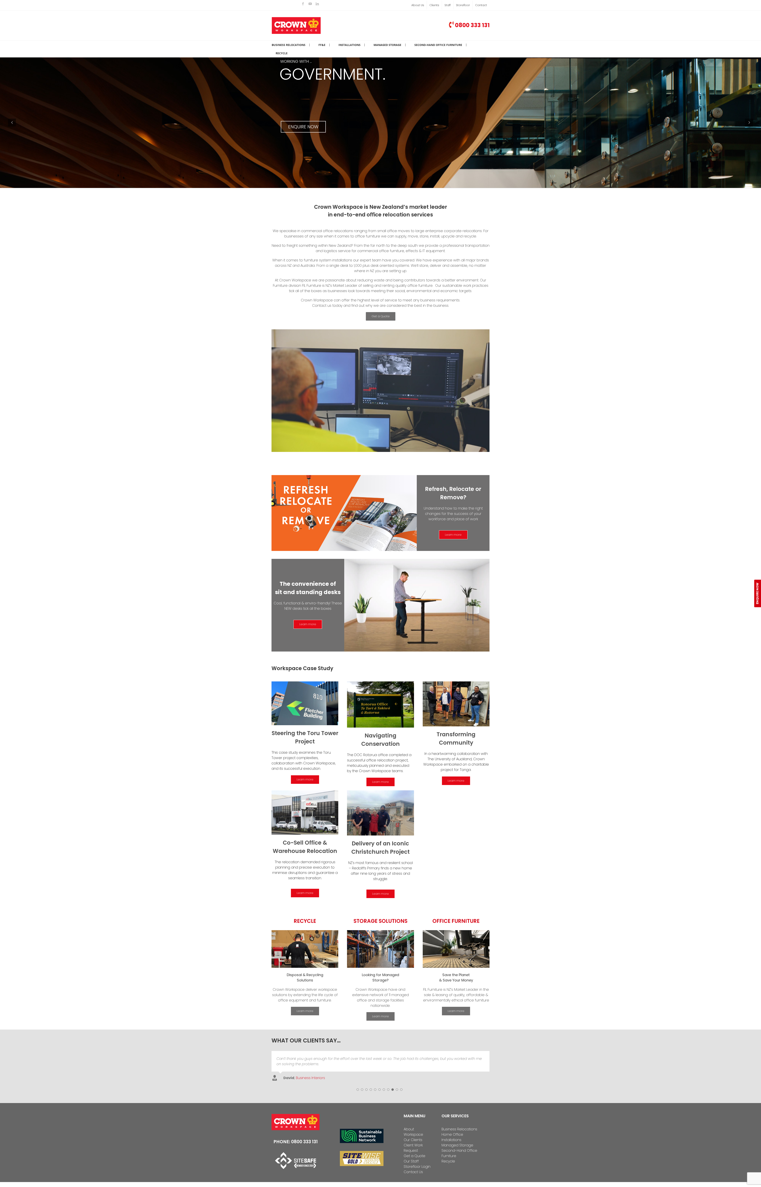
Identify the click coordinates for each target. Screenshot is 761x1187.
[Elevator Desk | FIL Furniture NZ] (416, 560)
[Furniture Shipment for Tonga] (456, 683)
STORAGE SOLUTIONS (380, 921)
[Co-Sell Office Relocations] (305, 792)
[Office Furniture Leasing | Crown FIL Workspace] (456, 931)
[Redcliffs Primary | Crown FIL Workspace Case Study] (380, 792)
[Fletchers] (305, 683)
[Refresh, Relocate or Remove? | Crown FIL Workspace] (344, 476)
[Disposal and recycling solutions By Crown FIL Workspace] (305, 931)
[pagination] (358, 1119)
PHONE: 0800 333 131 (295, 1171)
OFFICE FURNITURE (456, 921)
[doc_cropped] (380, 683)
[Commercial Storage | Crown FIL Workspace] (380, 931)
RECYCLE (305, 921)
